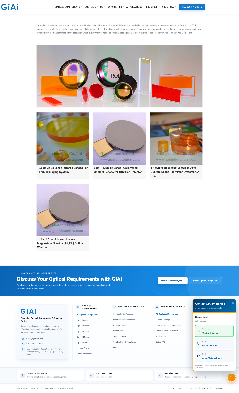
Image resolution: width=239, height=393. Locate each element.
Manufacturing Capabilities (124, 319)
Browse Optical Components (206, 280)
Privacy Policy (177, 388)
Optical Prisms (83, 331)
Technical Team (119, 336)
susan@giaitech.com (34, 338)
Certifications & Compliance (124, 342)
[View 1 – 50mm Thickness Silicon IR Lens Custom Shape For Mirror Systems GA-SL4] (176, 138)
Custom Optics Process (123, 314)
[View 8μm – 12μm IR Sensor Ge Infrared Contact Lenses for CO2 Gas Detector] (119, 138)
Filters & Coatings (163, 319)
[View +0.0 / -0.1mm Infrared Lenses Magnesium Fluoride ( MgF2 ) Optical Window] (63, 210)
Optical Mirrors (83, 337)
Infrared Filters (83, 348)
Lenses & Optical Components (168, 325)
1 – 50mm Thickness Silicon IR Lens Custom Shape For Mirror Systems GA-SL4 (175, 172)
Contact (219, 388)
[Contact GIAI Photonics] (231, 377)
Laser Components (85, 354)
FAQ (115, 347)
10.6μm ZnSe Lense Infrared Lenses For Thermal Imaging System (62, 170)
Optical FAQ (160, 342)
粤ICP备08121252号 (66, 388)
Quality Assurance (120, 325)
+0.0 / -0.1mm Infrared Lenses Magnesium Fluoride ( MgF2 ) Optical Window (60, 243)
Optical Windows (84, 342)
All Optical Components (88, 315)
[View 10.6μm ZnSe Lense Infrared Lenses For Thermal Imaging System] (63, 138)
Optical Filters (82, 320)
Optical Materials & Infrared (167, 331)
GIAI (29, 311)
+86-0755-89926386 (35, 344)
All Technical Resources (167, 314)
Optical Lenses (83, 326)
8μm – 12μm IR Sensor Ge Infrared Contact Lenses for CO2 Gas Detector (118, 170)
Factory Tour (118, 331)
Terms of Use (206, 388)
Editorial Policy (192, 388)
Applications (161, 336)
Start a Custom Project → (172, 280)
